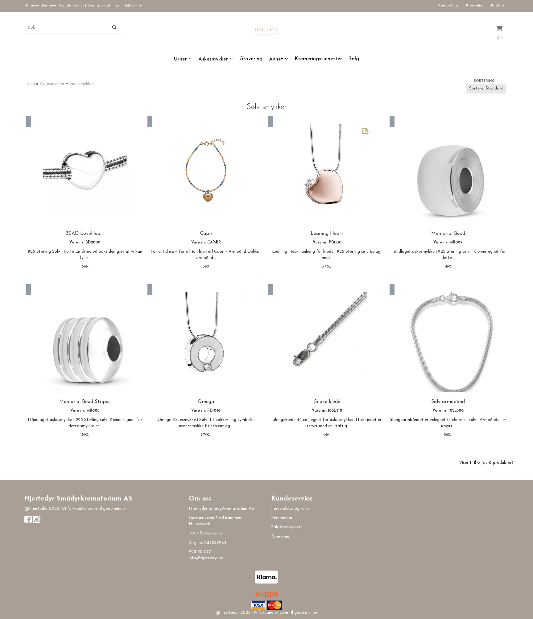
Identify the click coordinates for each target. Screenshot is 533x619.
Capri (206, 233)
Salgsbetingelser (286, 527)
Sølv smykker (81, 83)
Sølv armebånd (448, 401)
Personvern (281, 518)
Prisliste (497, 5)
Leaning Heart (327, 233)
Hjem (29, 83)
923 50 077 (200, 552)
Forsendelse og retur (290, 508)
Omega (206, 401)
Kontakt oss (448, 5)
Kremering (475, 5)
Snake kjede (327, 401)
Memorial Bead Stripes (84, 401)
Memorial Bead (448, 233)
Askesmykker (52, 83)
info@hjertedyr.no (206, 558)
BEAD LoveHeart (84, 233)
